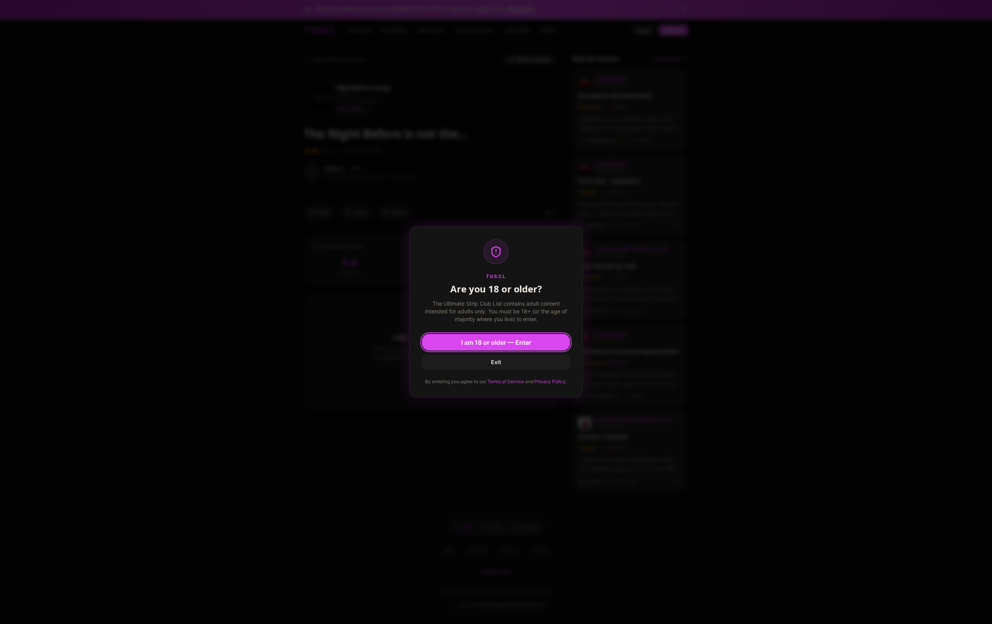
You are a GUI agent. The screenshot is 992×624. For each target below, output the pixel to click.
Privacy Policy (550, 381)
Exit (496, 362)
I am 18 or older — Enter (496, 342)
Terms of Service (505, 381)
